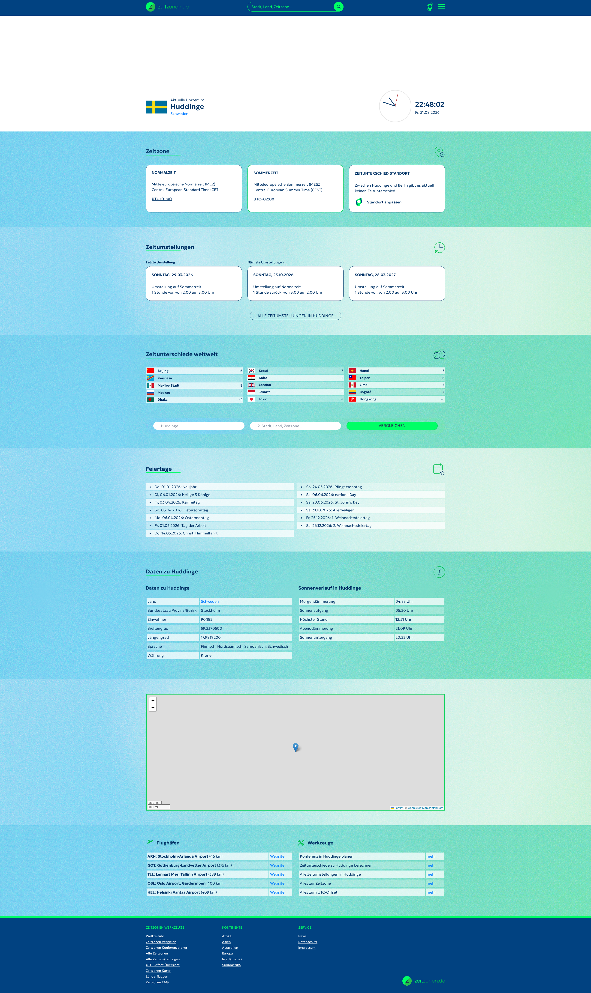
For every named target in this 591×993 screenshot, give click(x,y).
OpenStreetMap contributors (425, 808)
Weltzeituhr (155, 936)
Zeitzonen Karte (158, 971)
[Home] (423, 981)
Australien (230, 947)
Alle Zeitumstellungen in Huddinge (295, 315)
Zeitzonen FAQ (157, 982)
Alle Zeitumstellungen (163, 959)
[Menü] (441, 6)
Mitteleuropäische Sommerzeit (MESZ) (287, 184)
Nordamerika (232, 959)
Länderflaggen (157, 976)
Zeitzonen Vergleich (161, 942)
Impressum (307, 947)
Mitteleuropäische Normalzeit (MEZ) (183, 184)
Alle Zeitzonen (157, 953)
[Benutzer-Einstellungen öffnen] (430, 7)
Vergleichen (392, 425)
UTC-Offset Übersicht (163, 965)
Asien (226, 942)
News (302, 936)
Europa (227, 953)
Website (277, 856)
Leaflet (398, 808)
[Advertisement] (295, 48)
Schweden (179, 113)
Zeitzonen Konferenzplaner (166, 947)
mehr (431, 856)
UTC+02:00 (263, 199)
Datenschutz (307, 942)
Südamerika (231, 965)
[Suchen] (339, 7)
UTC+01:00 (162, 199)
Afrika (227, 936)
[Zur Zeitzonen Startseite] (167, 6)
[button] (296, 747)
